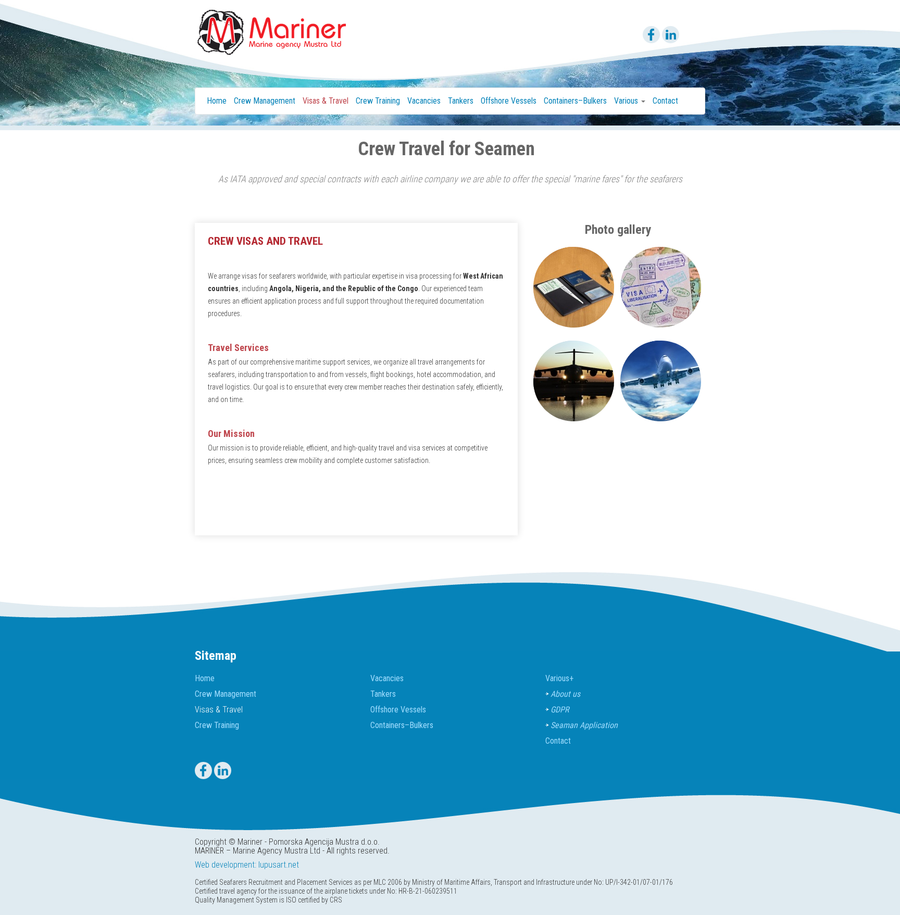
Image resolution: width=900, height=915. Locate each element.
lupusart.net (278, 865)
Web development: (225, 865)
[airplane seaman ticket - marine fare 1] (573, 380)
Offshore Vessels (508, 101)
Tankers (460, 101)
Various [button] (627, 101)
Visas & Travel (325, 101)
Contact (665, 101)
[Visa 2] (660, 286)
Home (217, 101)
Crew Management (264, 101)
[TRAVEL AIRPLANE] (660, 380)
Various (559, 678)
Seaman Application (584, 725)
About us (565, 694)
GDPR (560, 710)
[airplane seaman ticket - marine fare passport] (573, 286)
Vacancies (424, 101)
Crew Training (378, 101)
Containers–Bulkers (575, 101)
